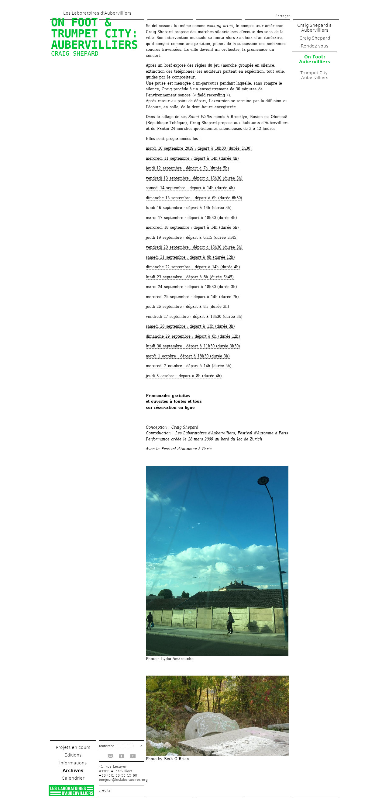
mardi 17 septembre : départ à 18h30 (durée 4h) (191, 217)
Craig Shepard (314, 38)
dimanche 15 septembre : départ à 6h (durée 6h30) (194, 198)
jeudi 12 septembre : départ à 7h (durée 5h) (187, 168)
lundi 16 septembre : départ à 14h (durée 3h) (189, 207)
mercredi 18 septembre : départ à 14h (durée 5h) (192, 227)
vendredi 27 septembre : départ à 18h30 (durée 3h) (194, 316)
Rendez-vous (314, 45)
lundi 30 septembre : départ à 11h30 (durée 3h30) (193, 346)
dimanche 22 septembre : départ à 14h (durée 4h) (193, 267)
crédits (104, 790)
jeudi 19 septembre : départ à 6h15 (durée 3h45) (192, 237)
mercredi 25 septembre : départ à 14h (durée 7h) (192, 296)
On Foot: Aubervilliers (314, 59)
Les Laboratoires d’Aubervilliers (97, 13)
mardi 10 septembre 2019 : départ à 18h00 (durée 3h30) (199, 148)
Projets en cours (73, 747)
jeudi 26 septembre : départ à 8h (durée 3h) (187, 306)
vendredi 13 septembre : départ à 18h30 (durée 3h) (194, 178)
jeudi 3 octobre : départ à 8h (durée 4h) (184, 376)
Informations (73, 762)
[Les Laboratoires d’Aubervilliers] (71, 794)
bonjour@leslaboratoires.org (123, 780)
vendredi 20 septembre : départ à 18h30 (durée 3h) (194, 247)
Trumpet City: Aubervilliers (314, 75)
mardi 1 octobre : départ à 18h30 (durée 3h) (188, 356)
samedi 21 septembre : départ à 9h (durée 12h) (190, 257)
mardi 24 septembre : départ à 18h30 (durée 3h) (191, 286)
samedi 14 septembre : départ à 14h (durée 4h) (190, 188)
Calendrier (73, 778)
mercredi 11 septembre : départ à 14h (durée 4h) (192, 158)
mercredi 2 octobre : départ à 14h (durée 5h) (189, 365)
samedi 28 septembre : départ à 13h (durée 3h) (190, 326)
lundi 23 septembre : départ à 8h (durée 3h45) (190, 277)
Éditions (72, 755)
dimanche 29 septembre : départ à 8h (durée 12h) (193, 336)
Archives (73, 770)
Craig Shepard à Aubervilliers (314, 28)
